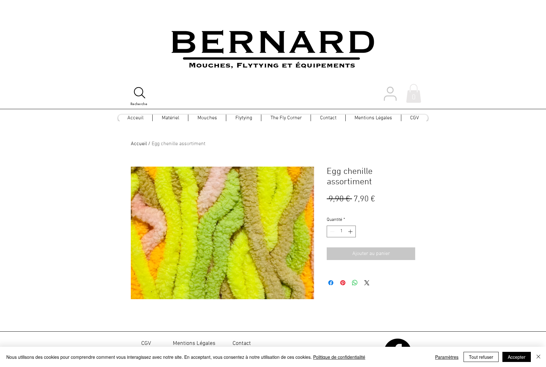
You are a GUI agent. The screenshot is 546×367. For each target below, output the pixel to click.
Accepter (516, 357)
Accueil (139, 144)
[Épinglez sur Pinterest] (343, 283)
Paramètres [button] (446, 357)
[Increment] (351, 231)
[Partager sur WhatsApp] (355, 283)
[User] (390, 93)
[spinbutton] (341, 231)
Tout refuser (481, 357)
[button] (414, 93)
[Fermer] (538, 357)
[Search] (139, 92)
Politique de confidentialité (339, 357)
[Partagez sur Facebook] (331, 283)
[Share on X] (367, 283)
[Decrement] (332, 231)
